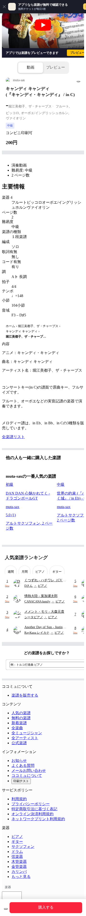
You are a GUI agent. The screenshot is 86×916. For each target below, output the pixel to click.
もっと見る (21, 877)
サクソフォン (22, 847)
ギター (17, 842)
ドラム (17, 852)
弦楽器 (17, 857)
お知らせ (19, 761)
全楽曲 (17, 728)
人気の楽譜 (21, 713)
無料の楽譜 (21, 718)
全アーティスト (24, 738)
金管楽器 (19, 867)
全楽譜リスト (13, 437)
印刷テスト (21, 781)
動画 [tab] (30, 67)
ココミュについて (26, 776)
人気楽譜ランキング (26, 557)
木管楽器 (19, 862)
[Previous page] (68, 557)
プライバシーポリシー (30, 804)
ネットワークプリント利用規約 (38, 819)
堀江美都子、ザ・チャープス (38, 326)
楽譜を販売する (24, 695)
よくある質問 (22, 766)
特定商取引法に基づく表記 (34, 809)
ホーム (10, 326)
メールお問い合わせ (28, 771)
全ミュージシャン (26, 733)
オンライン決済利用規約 (32, 814)
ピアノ (17, 837)
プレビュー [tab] (55, 67)
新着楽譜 (19, 723)
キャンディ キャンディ (22, 331)
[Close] (4, 7)
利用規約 (19, 799)
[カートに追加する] (6, 909)
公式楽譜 (19, 743)
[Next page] (77, 557)
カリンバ (19, 872)
